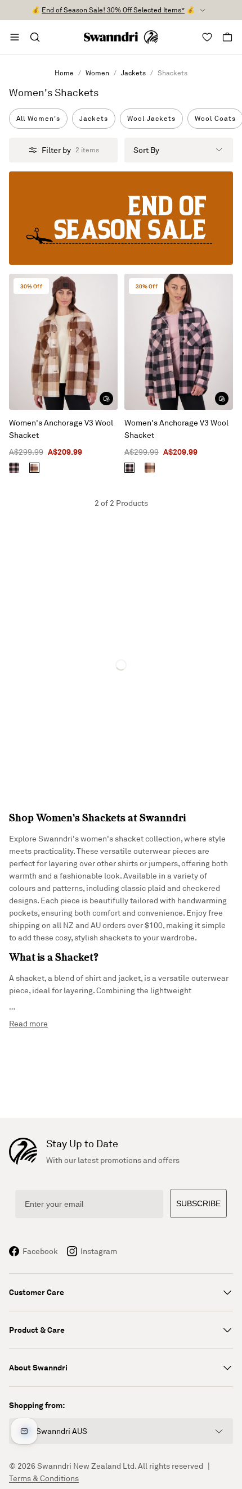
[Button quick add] (106, 398)
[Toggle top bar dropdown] (202, 10)
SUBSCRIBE (198, 1203)
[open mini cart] (227, 37)
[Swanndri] (121, 37)
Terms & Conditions (44, 1478)
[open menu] (14, 37)
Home (64, 73)
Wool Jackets (151, 118)
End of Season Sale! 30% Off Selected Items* (113, 10)
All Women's (38, 118)
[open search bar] (35, 37)
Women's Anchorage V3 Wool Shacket (61, 429)
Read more (28, 1023)
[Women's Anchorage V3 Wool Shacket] (63, 342)
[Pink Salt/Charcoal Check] (14, 468)
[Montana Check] (34, 468)
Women (97, 73)
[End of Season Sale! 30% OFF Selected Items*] (121, 218)
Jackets (133, 73)
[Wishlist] (207, 37)
